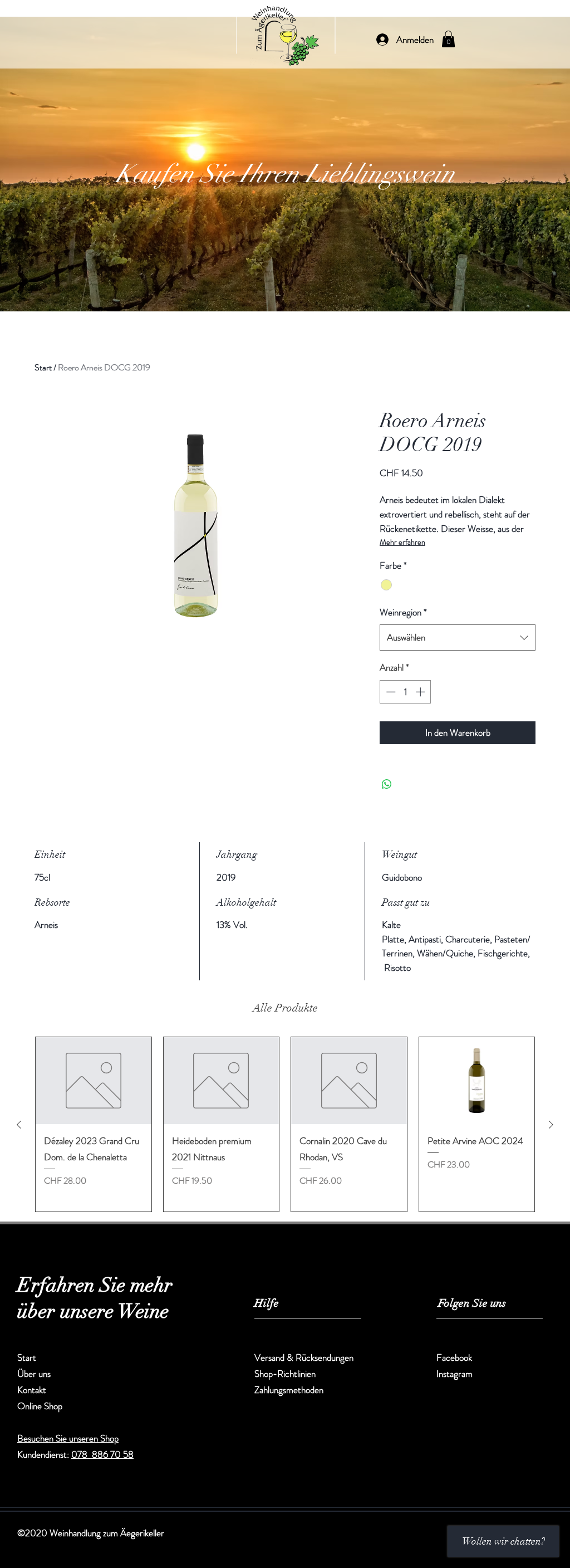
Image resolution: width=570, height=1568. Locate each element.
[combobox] (457, 637)
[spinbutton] (405, 692)
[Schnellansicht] (93, 1080)
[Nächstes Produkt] (551, 1124)
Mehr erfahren (402, 542)
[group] (285, 1124)
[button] (448, 39)
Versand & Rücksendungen (305, 1357)
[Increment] (421, 692)
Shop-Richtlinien (285, 1373)
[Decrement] (389, 692)
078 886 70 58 (102, 1454)
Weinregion (403, 612)
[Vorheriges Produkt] (19, 1124)
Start (43, 367)
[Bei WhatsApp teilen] (387, 784)
